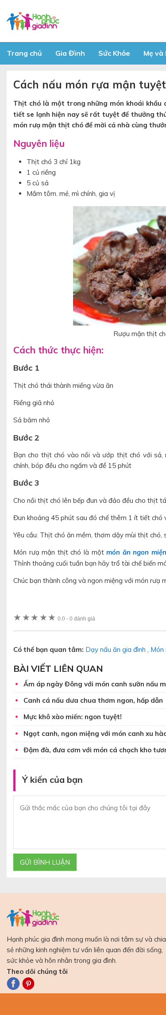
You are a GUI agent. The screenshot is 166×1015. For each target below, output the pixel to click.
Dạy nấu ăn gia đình (115, 649)
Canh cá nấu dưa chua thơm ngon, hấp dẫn (93, 700)
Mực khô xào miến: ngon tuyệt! (72, 716)
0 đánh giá (76, 618)
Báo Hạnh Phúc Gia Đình (86, 21)
